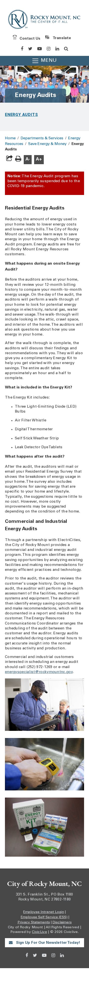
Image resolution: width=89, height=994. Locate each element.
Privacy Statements (34, 922)
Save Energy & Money (47, 144)
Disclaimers (62, 922)
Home (10, 138)
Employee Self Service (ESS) (44, 917)
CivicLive (39, 932)
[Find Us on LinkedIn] (57, 48)
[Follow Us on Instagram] (48, 48)
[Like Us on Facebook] (22, 48)
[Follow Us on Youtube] (39, 48)
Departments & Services (42, 138)
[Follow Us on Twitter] (30, 48)
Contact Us (30, 38)
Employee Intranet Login (43, 912)
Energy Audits (21, 114)
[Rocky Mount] (44, 20)
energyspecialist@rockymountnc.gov (39, 672)
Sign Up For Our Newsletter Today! (47, 943)
